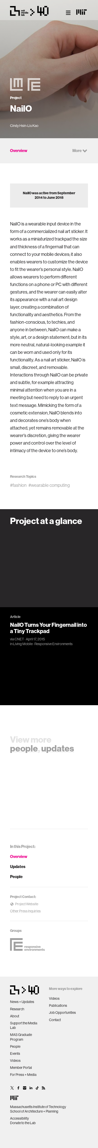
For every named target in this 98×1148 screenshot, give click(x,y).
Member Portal (21, 1068)
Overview (18, 856)
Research (17, 1009)
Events (15, 1053)
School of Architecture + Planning (34, 1111)
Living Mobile (23, 644)
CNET (19, 639)
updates (57, 748)
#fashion (18, 485)
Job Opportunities (62, 1013)
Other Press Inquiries (25, 911)
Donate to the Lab (23, 1123)
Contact (55, 1020)
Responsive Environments (53, 644)
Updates (17, 866)
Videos (15, 1061)
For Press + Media (23, 1075)
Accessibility (19, 1118)
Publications (58, 1005)
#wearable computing (49, 485)
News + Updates (22, 1002)
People (16, 876)
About (14, 1016)
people (24, 748)
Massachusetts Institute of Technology (38, 1107)
